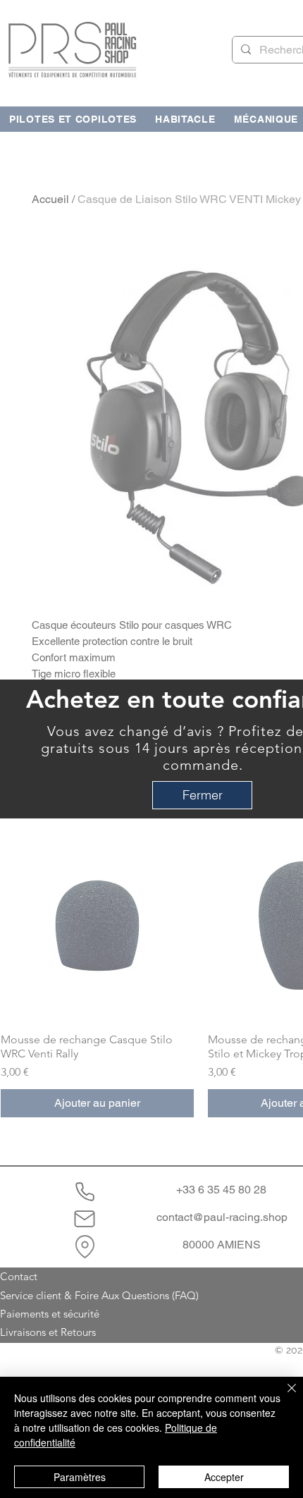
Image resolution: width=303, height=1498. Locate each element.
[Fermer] (283, 1396)
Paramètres (80, 1477)
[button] (202, 795)
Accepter (224, 1477)
